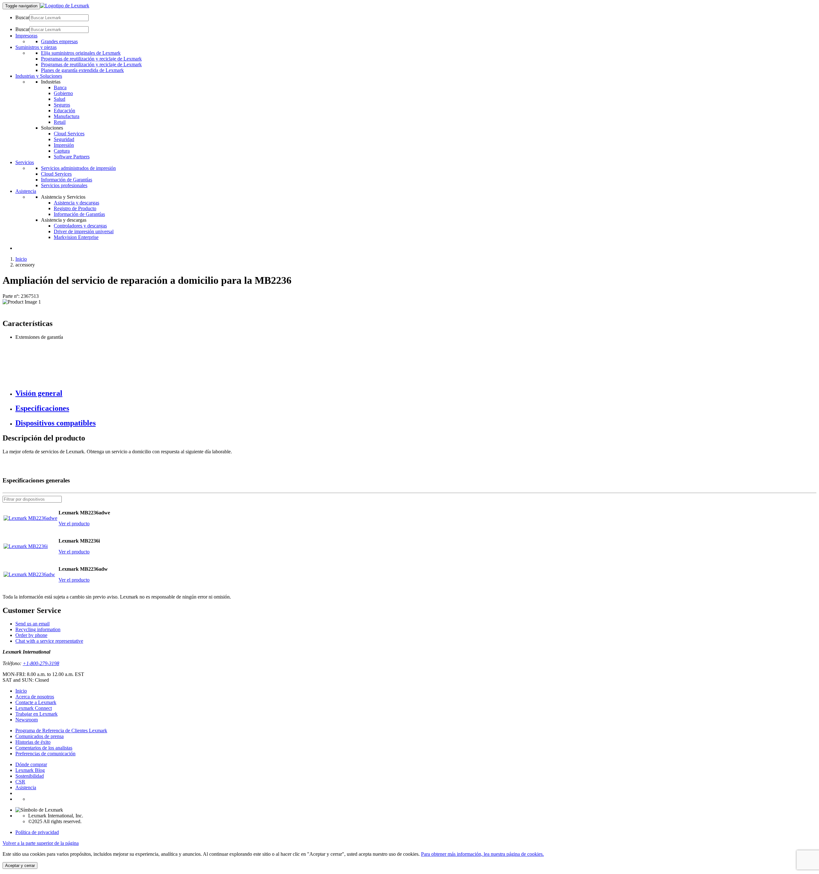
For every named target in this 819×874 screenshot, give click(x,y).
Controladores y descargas (80, 225)
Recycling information (37, 629)
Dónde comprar (31, 764)
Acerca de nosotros (34, 696)
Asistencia (25, 787)
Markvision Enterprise (76, 237)
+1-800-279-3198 (41, 663)
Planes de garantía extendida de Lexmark (82, 70)
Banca (60, 87)
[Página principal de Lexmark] (64, 5)
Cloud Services (69, 133)
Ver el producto (74, 523)
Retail (60, 122)
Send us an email (32, 623)
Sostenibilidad (29, 776)
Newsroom (26, 719)
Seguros (62, 104)
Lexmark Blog (30, 770)
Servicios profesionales (64, 185)
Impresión (64, 145)
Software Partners (72, 156)
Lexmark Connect (33, 708)
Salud (59, 99)
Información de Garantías (66, 179)
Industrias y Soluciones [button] (38, 76)
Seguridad (64, 139)
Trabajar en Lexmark (36, 714)
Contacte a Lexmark (35, 702)
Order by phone (31, 635)
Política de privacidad (37, 832)
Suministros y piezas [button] (36, 47)
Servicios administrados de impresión (78, 168)
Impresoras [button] (26, 35)
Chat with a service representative (49, 641)
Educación (64, 110)
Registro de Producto (75, 208)
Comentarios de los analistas (43, 748)
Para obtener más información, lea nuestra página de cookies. (482, 854)
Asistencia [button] (25, 191)
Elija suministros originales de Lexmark (81, 53)
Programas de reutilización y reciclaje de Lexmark (91, 58)
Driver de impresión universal (84, 231)
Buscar (22, 17)
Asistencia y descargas (76, 202)
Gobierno (63, 93)
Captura (62, 151)
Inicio (21, 259)
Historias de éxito (33, 742)
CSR (20, 781)
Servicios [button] (24, 162)
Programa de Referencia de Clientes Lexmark (61, 730)
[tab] (415, 393)
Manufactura (66, 116)
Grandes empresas (59, 41)
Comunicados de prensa (39, 736)
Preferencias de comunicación (45, 753)
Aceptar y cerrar (20, 865)
